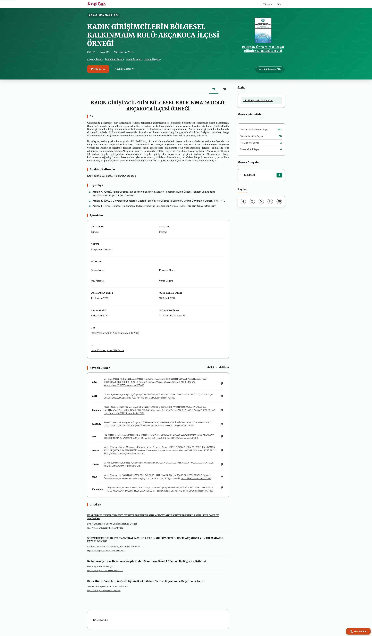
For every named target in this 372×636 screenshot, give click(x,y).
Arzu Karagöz (134, 59)
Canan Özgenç (152, 59)
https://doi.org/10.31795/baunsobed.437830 (115, 333)
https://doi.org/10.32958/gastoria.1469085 (106, 551)
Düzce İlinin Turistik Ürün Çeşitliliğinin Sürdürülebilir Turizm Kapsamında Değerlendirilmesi (145, 581)
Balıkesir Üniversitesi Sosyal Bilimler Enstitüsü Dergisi (263, 48)
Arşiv (241, 87)
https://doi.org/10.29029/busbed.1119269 (105, 528)
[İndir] (279, 175)
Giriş (279, 4)
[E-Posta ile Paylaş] (279, 201)
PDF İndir (96, 69)
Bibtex (225, 367)
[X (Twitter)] (261, 201)
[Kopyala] (221, 383)
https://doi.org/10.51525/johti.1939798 (103, 590)
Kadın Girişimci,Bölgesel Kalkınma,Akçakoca (111, 175)
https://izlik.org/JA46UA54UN (107, 350)
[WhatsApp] (252, 201)
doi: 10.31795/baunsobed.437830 (182, 438)
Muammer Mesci (114, 59)
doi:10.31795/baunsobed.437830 (160, 398)
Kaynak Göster (123, 69)
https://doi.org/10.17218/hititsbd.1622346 (105, 571)
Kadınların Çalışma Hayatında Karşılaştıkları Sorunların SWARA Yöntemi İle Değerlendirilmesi (146, 561)
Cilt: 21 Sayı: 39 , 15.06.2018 (258, 100)
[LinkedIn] (270, 201)
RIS (212, 367)
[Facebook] (243, 201)
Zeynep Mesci (95, 59)
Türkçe (266, 4)
